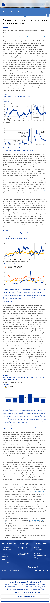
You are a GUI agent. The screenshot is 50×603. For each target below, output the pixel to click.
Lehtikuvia (4, 554)
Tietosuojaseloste (16, 592)
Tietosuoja (36, 547)
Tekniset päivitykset (23, 551)
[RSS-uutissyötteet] (47, 570)
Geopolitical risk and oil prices (13, 486)
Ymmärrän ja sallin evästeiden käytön (26, 596)
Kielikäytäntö (37, 558)
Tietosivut (4, 552)
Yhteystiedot (5, 556)
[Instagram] (36, 570)
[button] (47, 1)
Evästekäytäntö (38, 553)
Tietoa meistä (5, 547)
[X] (28, 570)
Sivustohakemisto (6, 562)
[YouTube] (39, 570)
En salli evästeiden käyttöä (26, 600)
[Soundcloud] (43, 570)
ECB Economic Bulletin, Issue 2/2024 (29, 37)
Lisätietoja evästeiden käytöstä (32, 592)
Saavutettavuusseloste (40, 555)
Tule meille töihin (6, 549)
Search (43, 4)
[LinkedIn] (32, 570)
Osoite (3, 559)
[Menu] (47, 4)
